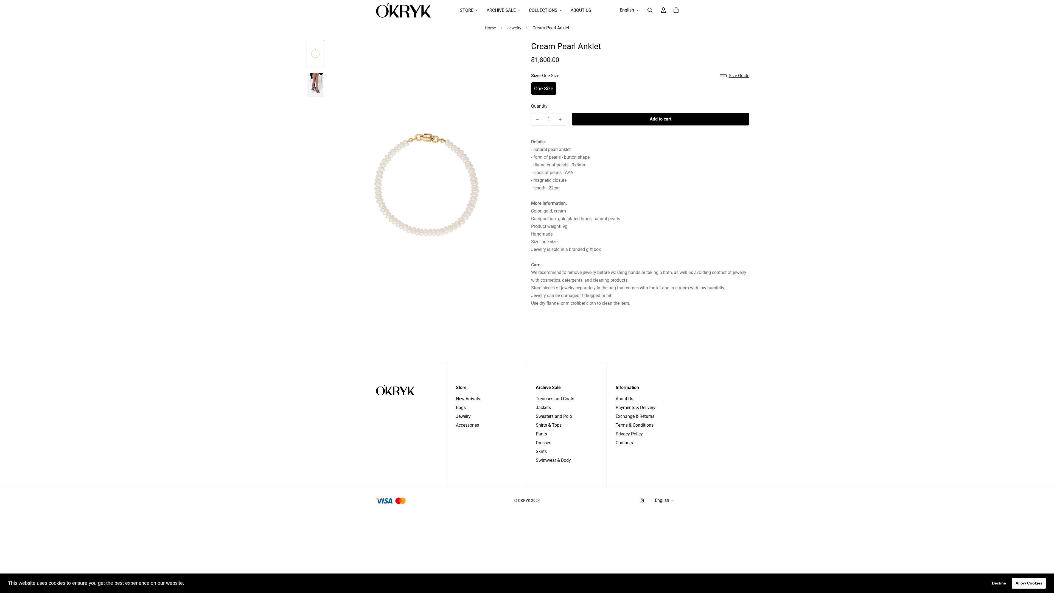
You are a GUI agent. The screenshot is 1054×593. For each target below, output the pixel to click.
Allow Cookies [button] (1029, 583)
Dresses (543, 442)
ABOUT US (581, 10)
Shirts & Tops (549, 425)
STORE (466, 10)
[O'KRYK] (403, 10)
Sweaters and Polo (554, 416)
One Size (543, 88)
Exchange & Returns (635, 416)
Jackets (543, 407)
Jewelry (514, 28)
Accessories (467, 425)
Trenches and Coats (555, 398)
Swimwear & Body (553, 460)
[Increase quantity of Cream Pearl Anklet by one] (560, 119)
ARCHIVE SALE (501, 10)
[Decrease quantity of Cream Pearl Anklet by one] (537, 119)
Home (490, 28)
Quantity (539, 106)
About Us (624, 398)
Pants (541, 434)
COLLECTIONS (543, 10)
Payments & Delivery (635, 407)
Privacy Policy (629, 434)
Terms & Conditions (635, 425)
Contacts (624, 442)
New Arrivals (468, 398)
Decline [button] (999, 583)
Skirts (541, 451)
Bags (461, 407)
